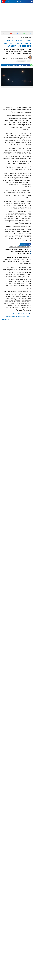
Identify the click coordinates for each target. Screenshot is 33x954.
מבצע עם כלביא (20, 61)
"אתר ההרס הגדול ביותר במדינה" (19, 253)
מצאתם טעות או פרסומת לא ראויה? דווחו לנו (16, 316)
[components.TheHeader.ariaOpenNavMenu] (27, 1)
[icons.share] (3, 1)
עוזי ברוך (24, 56)
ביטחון (24, 37)
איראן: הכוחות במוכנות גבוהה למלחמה (17, 247)
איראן (27, 61)
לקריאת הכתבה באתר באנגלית (19, 313)
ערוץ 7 (28, 37)
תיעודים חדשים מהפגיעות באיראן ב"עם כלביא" (15, 249)
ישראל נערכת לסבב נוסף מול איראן (18, 251)
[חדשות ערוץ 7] (16, 1)
